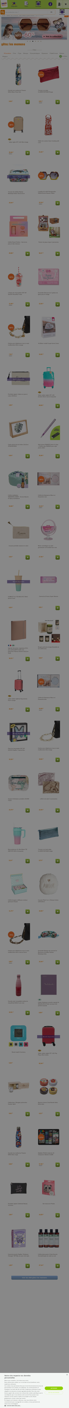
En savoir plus (22, 1403)
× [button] (67, 1374)
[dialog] (34, 1390)
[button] (23, 1406)
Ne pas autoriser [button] (53, 1392)
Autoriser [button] (54, 1388)
